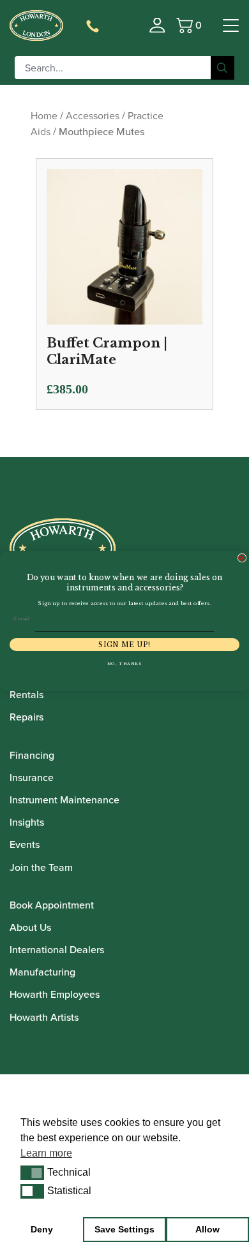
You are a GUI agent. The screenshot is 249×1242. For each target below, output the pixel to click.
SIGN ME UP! (124, 644)
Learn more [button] (46, 1153)
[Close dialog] (242, 558)
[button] (32, 1172)
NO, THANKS (124, 663)
